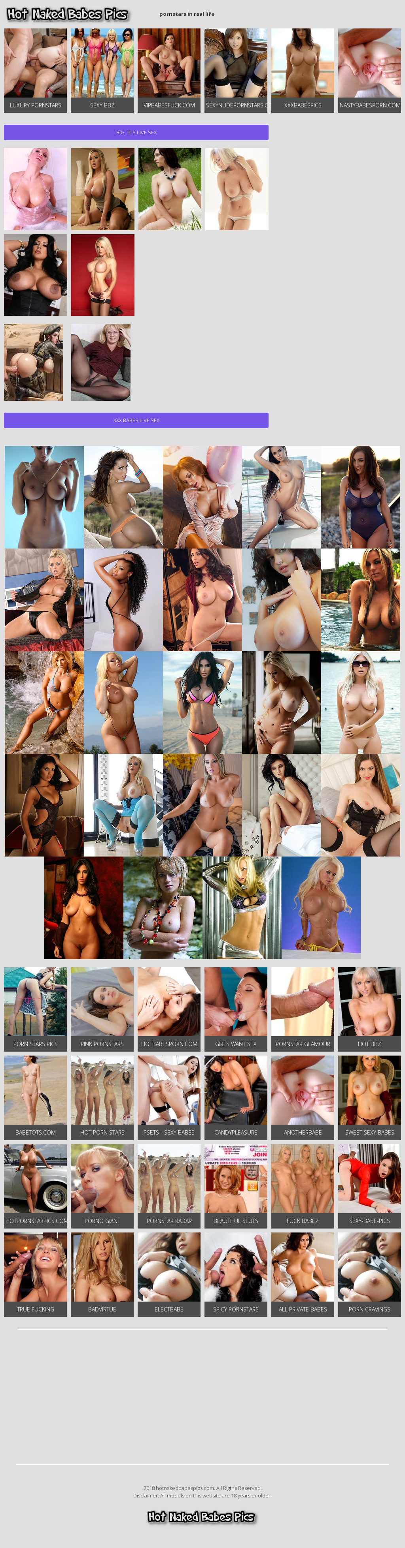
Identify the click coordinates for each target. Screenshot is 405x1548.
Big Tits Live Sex (136, 132)
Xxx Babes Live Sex (136, 420)
